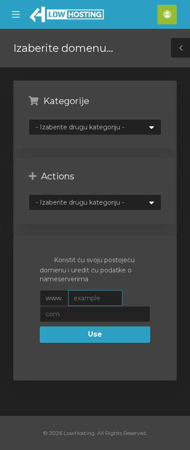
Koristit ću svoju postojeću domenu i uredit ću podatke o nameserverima (87, 269)
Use (95, 334)
